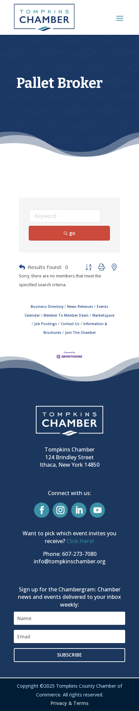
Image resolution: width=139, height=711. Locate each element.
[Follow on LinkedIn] (78, 510)
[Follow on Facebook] (41, 510)
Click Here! (80, 541)
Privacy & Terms (69, 703)
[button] (119, 18)
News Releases (80, 306)
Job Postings (45, 323)
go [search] (72, 233)
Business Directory (47, 306)
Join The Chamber (80, 332)
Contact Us (70, 323)
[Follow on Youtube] (97, 510)
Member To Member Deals (66, 315)
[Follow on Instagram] (60, 510)
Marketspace (103, 315)
